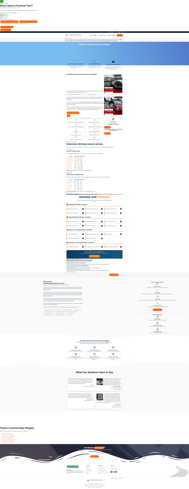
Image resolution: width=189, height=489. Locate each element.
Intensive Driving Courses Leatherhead (8, 436)
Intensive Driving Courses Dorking (7, 434)
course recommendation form (86, 193)
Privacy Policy (120, 478)
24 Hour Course (69, 163)
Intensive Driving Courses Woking (7, 442)
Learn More (78, 67)
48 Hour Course (69, 169)
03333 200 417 (101, 193)
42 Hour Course (69, 167)
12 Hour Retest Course (70, 160)
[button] (119, 35)
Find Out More (97, 67)
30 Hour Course (69, 164)
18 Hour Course (69, 182)
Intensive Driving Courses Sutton (7, 438)
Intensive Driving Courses (84, 94)
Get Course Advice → (94, 256)
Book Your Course (69, 171)
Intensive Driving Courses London (7, 433)
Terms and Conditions (114, 478)
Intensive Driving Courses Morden (7, 441)
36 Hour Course (69, 166)
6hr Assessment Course (70, 157)
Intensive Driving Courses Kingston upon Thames (10, 439)
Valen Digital (99, 487)
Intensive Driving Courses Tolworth (7, 437)
